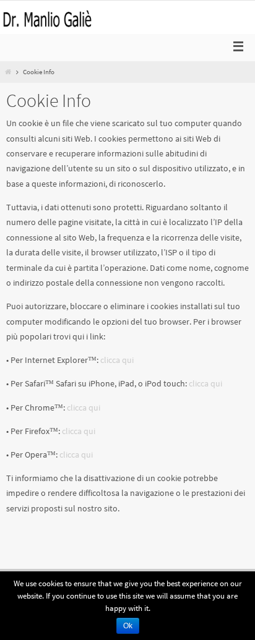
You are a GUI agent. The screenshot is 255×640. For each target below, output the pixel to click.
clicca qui (117, 360)
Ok (127, 625)
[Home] (7, 71)
